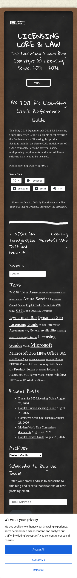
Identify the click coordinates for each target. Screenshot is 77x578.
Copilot (21, 305)
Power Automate (37, 359)
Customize (38, 559)
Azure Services (37, 298)
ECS (44, 325)
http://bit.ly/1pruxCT (36, 165)
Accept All (38, 549)
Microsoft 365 (22, 353)
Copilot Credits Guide (31, 437)
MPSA (41, 353)
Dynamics (34, 206)
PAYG (12, 359)
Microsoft (41, 345)
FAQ (27, 330)
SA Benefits (41, 370)
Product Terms (24, 369)
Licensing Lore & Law (38, 40)
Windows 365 (19, 380)
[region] (38, 546)
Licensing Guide (25, 337)
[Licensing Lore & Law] (38, 23)
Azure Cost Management (49, 293)
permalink (61, 206)
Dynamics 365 (23, 317)
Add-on (24, 292)
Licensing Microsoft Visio (53, 240)
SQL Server (30, 374)
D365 (26, 310)
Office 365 (56, 353)
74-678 (14, 292)
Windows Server (36, 380)
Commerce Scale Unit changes (36, 417)
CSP (19, 310)
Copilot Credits (34, 305)
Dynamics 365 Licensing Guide (37, 398)
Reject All (38, 569)
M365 (26, 345)
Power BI (50, 359)
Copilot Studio (49, 305)
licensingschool (50, 202)
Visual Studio (45, 374)
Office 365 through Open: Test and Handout (22, 243)
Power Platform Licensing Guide (37, 364)
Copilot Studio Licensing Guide (37, 408)
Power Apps (21, 359)
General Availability (43, 330)
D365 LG (36, 310)
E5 (40, 325)
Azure (33, 292)
